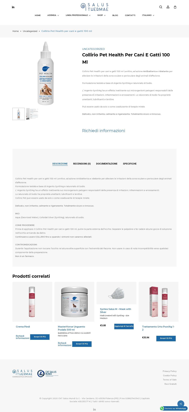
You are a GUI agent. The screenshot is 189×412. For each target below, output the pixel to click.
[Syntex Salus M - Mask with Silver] (116, 293)
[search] (160, 7)
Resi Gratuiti (171, 384)
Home (15, 31)
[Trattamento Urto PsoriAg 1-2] (158, 302)
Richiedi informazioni (103, 130)
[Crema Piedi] (32, 302)
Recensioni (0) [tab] (82, 163)
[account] (168, 7)
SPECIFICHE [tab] (130, 163)
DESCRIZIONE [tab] (60, 163)
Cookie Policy (170, 375)
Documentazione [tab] (106, 163)
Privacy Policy (170, 371)
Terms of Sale (170, 379)
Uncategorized (30, 31)
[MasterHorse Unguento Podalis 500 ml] (74, 302)
